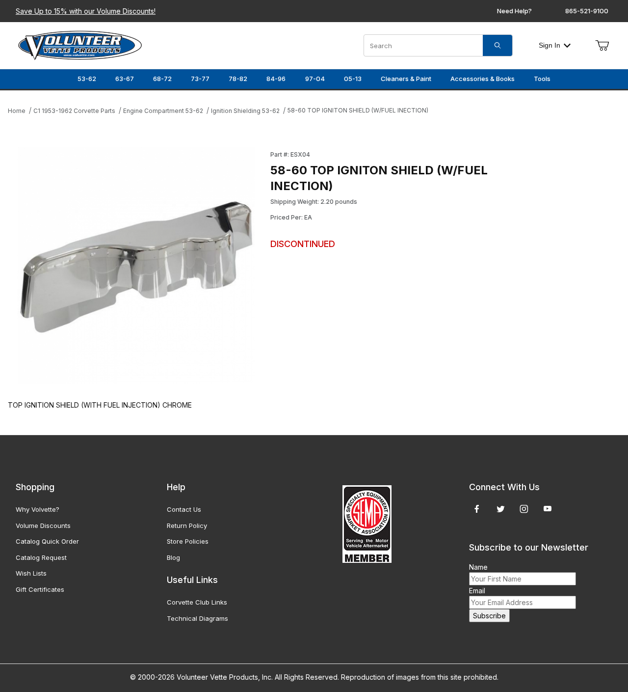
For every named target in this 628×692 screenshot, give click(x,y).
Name (478, 567)
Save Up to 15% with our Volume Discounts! (86, 11)
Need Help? (514, 11)
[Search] (497, 45)
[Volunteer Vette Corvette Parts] (80, 44)
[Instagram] (524, 509)
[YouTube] (547, 509)
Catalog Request (41, 557)
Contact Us (184, 509)
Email (477, 590)
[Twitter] (501, 509)
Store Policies (188, 541)
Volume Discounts (43, 525)
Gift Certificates (40, 589)
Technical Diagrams (197, 618)
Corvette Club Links (197, 602)
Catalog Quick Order (47, 541)
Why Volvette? (37, 509)
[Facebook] (477, 509)
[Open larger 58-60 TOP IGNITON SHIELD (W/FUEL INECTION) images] (136, 265)
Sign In (549, 45)
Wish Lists (31, 573)
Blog (173, 557)
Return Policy (187, 525)
